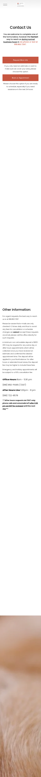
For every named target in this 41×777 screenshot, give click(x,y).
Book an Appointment (20, 78)
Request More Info (20, 60)
